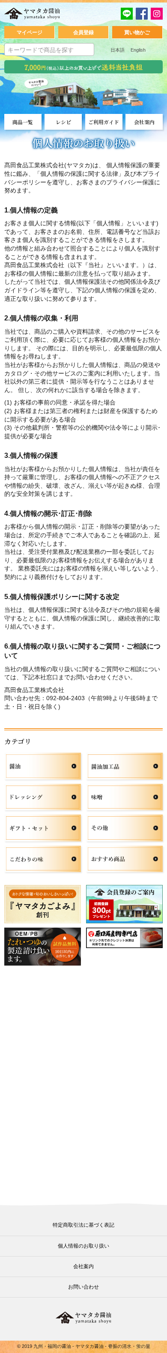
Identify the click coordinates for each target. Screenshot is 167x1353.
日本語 (117, 49)
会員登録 (83, 32)
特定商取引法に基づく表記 (83, 1225)
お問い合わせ (83, 1287)
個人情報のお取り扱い (83, 1246)
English (138, 49)
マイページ (29, 32)
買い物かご (137, 32)
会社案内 (83, 1266)
